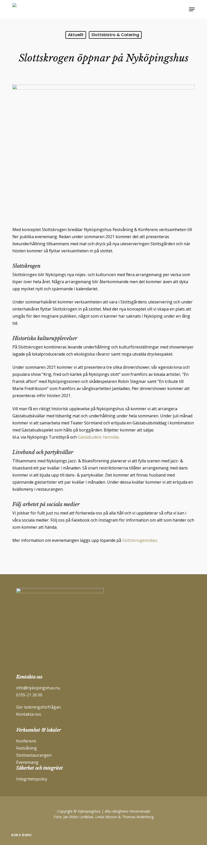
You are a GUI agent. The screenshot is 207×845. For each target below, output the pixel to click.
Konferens (26, 741)
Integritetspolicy (31, 779)
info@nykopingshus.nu (38, 688)
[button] (192, 9)
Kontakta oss (28, 714)
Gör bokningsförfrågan (38, 707)
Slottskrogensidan (139, 540)
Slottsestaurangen (33, 755)
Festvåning (26, 748)
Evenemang (27, 762)
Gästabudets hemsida (98, 437)
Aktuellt (76, 35)
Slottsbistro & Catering (115, 35)
